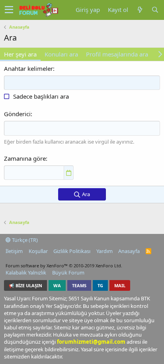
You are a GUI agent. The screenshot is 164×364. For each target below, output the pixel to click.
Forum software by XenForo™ (64, 266)
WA (57, 285)
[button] (9, 10)
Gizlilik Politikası (71, 251)
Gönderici (17, 114)
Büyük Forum (68, 272)
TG (100, 285)
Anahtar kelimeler (28, 68)
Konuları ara (61, 54)
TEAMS (79, 285)
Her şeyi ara (20, 54)
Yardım (104, 251)
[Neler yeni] (139, 9)
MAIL (119, 285)
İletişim (14, 251)
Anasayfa (129, 251)
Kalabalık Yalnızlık (26, 272)
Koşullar (38, 251)
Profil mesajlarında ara (117, 54)
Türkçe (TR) (24, 239)
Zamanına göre (25, 158)
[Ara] (154, 9)
